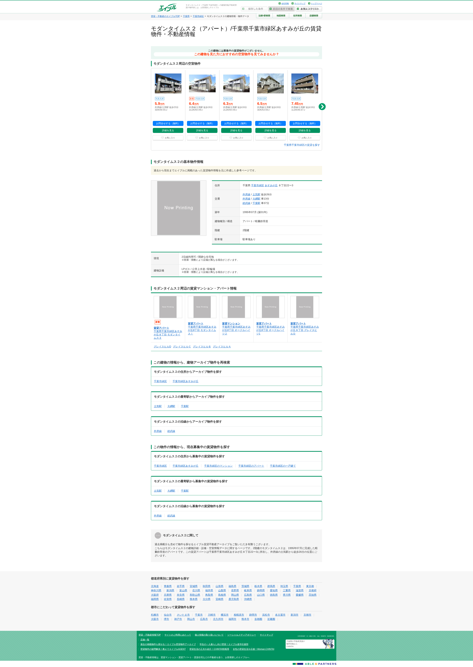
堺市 (166, 619)
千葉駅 (256, 203)
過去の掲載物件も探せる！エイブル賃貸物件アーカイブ (168, 644)
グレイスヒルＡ (222, 346)
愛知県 (274, 590)
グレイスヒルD (162, 346)
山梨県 (222, 590)
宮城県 (194, 586)
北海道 (155, 586)
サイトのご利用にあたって (177, 635)
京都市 (307, 614)
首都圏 (258, 619)
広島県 (248, 594)
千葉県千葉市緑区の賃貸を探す (302, 144)
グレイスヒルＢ (202, 346)
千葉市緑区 (257, 185)
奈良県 (181, 594)
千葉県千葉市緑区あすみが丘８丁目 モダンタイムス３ (168, 334)
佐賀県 (168, 599)
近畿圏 (271, 619)
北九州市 (218, 619)
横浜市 (225, 614)
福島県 (232, 586)
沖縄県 (248, 599)
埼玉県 (284, 586)
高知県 (313, 594)
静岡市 (253, 614)
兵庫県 (168, 594)
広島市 (204, 619)
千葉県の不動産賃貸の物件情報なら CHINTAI (295, 643)
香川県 (287, 594)
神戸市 (178, 619)
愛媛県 (300, 594)
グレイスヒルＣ (182, 346)
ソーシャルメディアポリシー (241, 635)
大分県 (206, 599)
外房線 (246, 194)
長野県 (235, 590)
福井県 (209, 590)
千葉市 (199, 614)
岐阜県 (248, 590)
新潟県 (170, 590)
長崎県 (181, 599)
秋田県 (206, 586)
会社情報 (285, 3)
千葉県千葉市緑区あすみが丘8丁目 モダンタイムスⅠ (202, 330)
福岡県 (155, 599)
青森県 (168, 586)
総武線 (246, 203)
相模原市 (239, 614)
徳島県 (274, 594)
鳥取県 (209, 594)
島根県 (222, 594)
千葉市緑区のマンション (218, 465)
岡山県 (235, 594)
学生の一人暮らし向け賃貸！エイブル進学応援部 (224, 644)
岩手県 (181, 586)
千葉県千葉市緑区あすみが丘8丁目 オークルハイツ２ (236, 330)
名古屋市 (280, 614)
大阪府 (155, 594)
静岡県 (261, 590)
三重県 (287, 590)
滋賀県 (300, 590)
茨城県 (245, 586)
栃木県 (258, 586)
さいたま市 (183, 614)
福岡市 (232, 619)
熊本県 (194, 599)
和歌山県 (195, 594)
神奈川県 (156, 590)
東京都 (310, 586)
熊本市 (245, 619)
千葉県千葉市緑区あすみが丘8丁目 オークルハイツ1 (270, 330)
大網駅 (256, 198)
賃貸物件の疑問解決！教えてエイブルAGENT (163, 649)
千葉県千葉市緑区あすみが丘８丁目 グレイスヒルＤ (304, 330)
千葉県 (297, 586)
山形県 (219, 586)
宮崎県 (219, 599)
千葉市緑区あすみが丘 (185, 381)
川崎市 (212, 614)
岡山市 (191, 619)
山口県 (261, 594)
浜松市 (266, 614)
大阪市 (155, 619)
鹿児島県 (234, 599)
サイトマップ (299, 3)
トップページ (316, 3)
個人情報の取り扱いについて (209, 635)
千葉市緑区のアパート (251, 465)
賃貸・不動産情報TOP (150, 635)
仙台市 (168, 614)
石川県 (196, 590)
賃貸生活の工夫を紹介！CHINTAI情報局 (209, 649)
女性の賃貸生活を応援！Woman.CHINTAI (253, 649)
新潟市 (294, 614)
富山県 (183, 590)
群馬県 (271, 586)
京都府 (313, 590)
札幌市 (155, 614)
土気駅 (256, 194)
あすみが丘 (271, 185)
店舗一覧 (144, 639)
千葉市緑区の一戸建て (283, 465)
